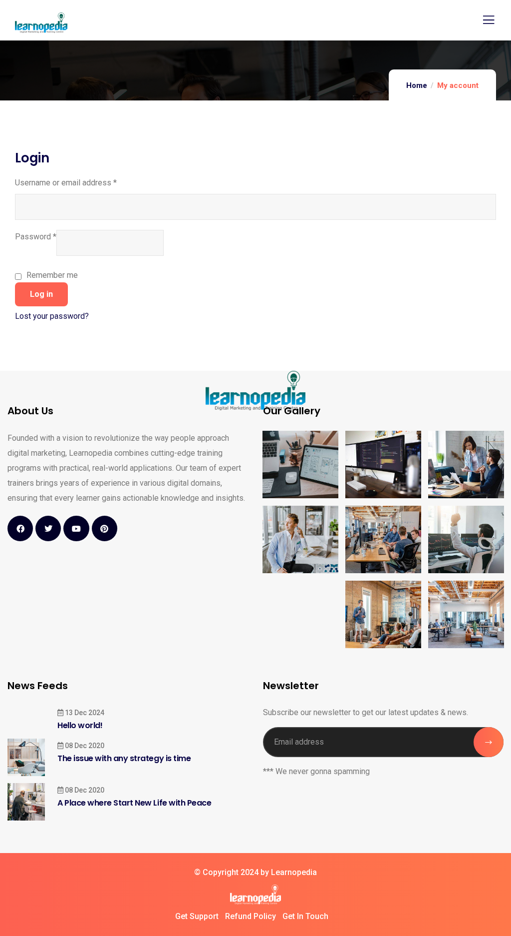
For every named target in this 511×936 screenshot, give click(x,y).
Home (416, 85)
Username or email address (66, 181)
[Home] (255, 895)
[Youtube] (76, 528)
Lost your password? (52, 316)
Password (35, 235)
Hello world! (79, 725)
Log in (41, 294)
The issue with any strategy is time (124, 758)
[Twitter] (48, 528)
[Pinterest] (104, 528)
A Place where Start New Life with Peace (134, 803)
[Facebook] (20, 528)
